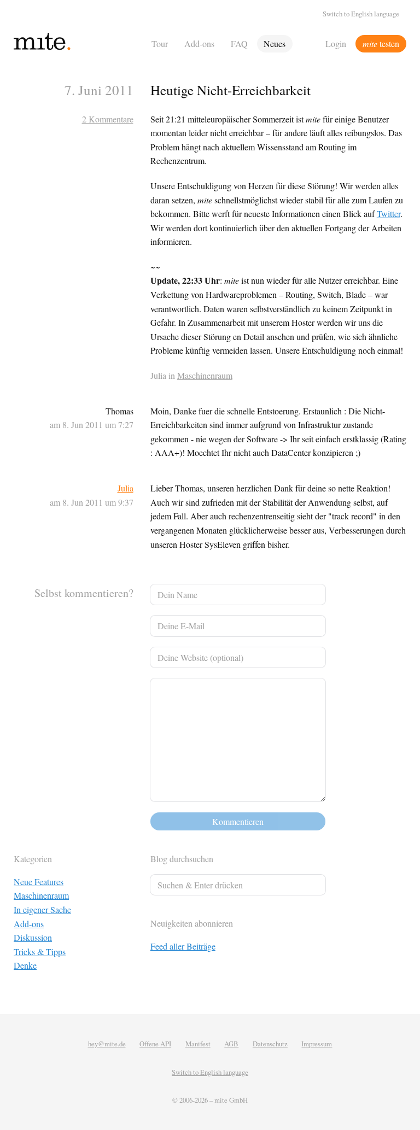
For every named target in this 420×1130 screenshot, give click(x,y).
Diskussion (33, 937)
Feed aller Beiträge (182, 946)
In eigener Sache (42, 909)
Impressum (316, 1044)
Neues (274, 43)
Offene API (155, 1044)
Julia (125, 488)
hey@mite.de (107, 1044)
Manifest (198, 1044)
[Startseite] (79, 43)
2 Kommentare (107, 119)
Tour (159, 43)
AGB (231, 1044)
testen (381, 43)
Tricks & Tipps (40, 951)
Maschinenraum (204, 375)
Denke (25, 965)
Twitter (388, 213)
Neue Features (38, 881)
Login (335, 43)
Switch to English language (361, 14)
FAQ (239, 43)
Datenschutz (270, 1044)
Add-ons (199, 43)
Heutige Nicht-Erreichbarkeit (230, 90)
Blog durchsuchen (181, 858)
